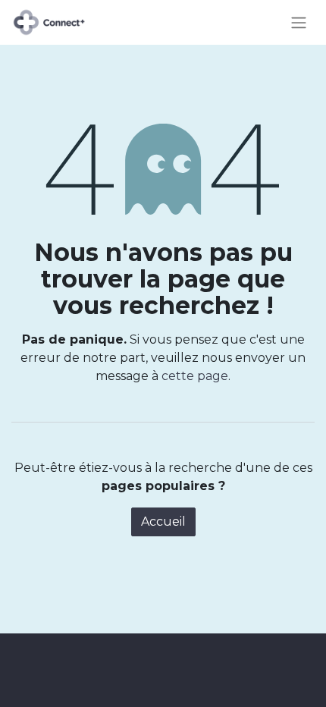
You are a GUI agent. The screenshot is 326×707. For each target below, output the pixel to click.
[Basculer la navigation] (299, 22)
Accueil (163, 521)
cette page (194, 376)
